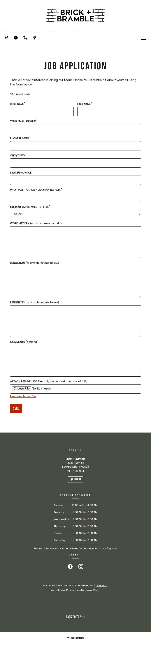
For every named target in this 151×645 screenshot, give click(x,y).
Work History (37, 223)
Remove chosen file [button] (23, 396)
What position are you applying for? (36, 190)
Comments (24, 342)
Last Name (84, 104)
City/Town (18, 155)
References (34, 302)
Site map (101, 585)
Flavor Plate (92, 590)
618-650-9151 (75, 471)
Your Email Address (23, 121)
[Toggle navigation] (143, 37)
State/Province (21, 172)
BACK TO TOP (74, 617)
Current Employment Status (30, 207)
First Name (17, 104)
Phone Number (20, 138)
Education (34, 263)
